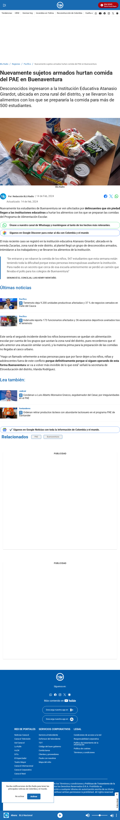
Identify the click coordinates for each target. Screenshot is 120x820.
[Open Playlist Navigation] (116, 815)
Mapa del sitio (45, 762)
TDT (41, 743)
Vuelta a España (92, 13)
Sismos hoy (27, 13)
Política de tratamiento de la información (86, 744)
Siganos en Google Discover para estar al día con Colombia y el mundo (49, 232)
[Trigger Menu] (4, 5)
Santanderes (24, 408)
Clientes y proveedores (49, 754)
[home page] (60, 5)
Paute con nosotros (47, 758)
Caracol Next (20, 774)
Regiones (16, 64)
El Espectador (20, 758)
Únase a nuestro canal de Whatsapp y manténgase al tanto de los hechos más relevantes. (60, 225)
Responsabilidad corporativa (86, 739)
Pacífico (27, 64)
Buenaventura (53, 437)
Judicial (22, 391)
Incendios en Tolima (45, 13)
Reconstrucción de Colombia (69, 13)
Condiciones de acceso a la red (87, 735)
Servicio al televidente (48, 735)
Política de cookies (82, 749)
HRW (17, 13)
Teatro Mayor (20, 762)
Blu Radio (4, 64)
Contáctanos (44, 751)
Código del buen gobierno (50, 747)
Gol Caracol (19, 743)
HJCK (16, 751)
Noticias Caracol (21, 735)
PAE (36, 437)
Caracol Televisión (22, 739)
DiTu (16, 754)
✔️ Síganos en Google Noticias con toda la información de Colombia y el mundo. (55, 429)
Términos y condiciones (84, 753)
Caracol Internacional (23, 766)
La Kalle (17, 747)
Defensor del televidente (49, 739)
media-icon (60, 815)
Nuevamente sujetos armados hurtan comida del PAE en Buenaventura (66, 64)
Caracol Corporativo (23, 770)
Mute (88, 815)
